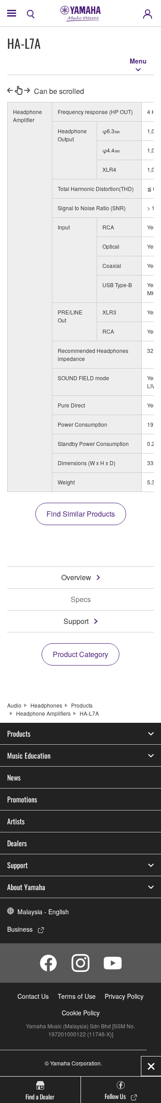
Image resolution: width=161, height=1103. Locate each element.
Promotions (22, 799)
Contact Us (33, 996)
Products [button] (18, 733)
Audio (14, 705)
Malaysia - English (43, 911)
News (14, 777)
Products (82, 705)
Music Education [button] (29, 755)
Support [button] (17, 865)
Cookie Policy (81, 1012)
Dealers (17, 843)
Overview (76, 577)
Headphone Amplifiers (43, 713)
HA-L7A (89, 713)
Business (20, 929)
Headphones (46, 705)
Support (76, 621)
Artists (16, 821)
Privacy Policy (124, 996)
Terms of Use (77, 996)
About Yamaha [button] (26, 887)
